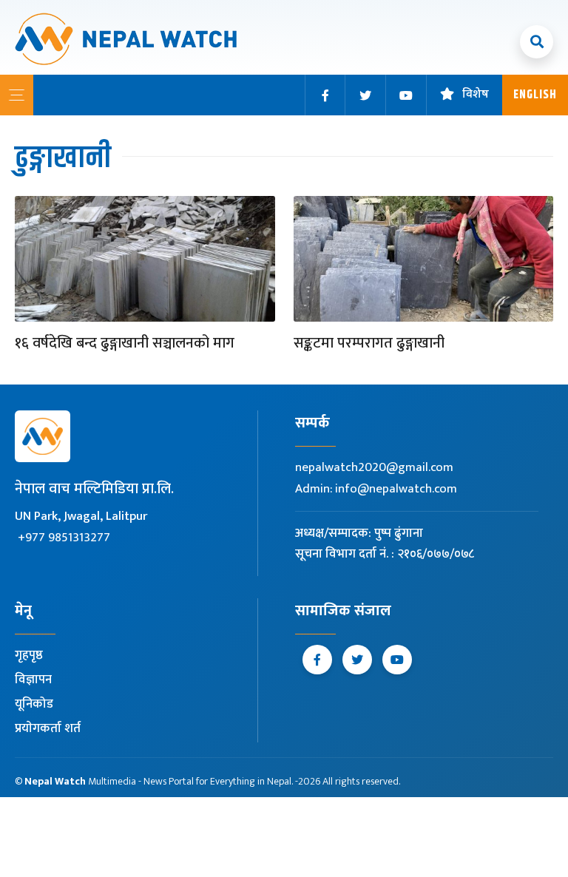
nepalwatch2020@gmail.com (374, 467)
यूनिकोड (34, 704)
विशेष (475, 95)
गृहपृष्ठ (29, 655)
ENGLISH (535, 95)
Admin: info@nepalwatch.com (376, 488)
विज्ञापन (33, 679)
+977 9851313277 (64, 537)
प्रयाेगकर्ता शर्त (48, 728)
